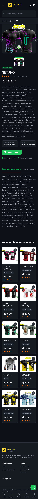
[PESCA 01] (10, 364)
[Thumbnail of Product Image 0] (19, 61)
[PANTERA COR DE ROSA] (10, 255)
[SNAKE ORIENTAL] (28, 292)
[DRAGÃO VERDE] (10, 329)
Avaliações (29, 169)
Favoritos (24, 473)
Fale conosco (25, 467)
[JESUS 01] (28, 329)
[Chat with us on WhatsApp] (33, 487)
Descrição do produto (11, 169)
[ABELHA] (10, 398)
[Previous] (2, 40)
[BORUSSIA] (28, 364)
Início (3, 21)
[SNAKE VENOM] (28, 255)
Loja (10, 21)
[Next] (35, 40)
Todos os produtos (8, 470)
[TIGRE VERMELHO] (10, 292)
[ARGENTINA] (28, 398)
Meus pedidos (25, 470)
